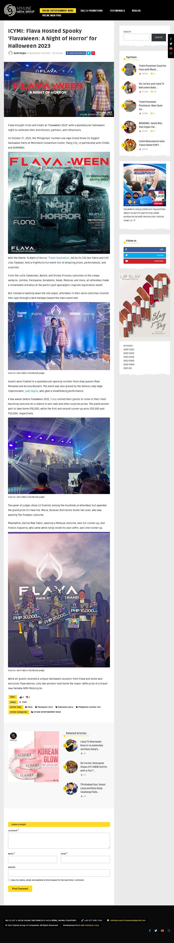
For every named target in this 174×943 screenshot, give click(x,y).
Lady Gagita (31, 391)
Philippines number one (89, 707)
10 (155, 91)
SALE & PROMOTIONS (92, 10)
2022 (126, 364)
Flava (53, 399)
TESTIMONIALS (117, 10)
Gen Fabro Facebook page (31, 373)
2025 (126, 353)
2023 (126, 360)
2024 (126, 356)
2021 (126, 368)
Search (127, 31)
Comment (13, 830)
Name (11, 853)
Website (11, 867)
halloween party (65, 707)
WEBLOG (136, 10)
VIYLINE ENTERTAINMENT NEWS (57, 10)
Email (64, 853)
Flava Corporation (59, 257)
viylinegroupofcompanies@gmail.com (128, 920)
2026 (126, 349)
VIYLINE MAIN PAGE (51, 15)
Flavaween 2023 (45, 707)
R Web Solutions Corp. (89, 925)
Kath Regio (20, 53)
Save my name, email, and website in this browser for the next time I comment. (47, 880)
